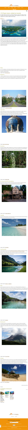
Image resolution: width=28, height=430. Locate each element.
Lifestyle (18, 7)
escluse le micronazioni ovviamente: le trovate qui (17, 250)
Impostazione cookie (16, 428)
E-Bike (12, 7)
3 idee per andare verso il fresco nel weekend (7, 395)
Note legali (20, 428)
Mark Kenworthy (7, 72)
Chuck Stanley (7, 356)
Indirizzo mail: (14, 421)
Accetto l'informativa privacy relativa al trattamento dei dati (14, 423)
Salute (15, 7)
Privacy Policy (8, 428)
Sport (5, 7)
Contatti (16, 416)
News (22, 7)
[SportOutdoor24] (14, 5)
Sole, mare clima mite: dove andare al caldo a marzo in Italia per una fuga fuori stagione (12, 396)
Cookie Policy (12, 428)
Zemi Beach (6, 247)
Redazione (1, 18)
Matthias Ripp (7, 179)
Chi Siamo (12, 416)
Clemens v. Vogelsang (8, 283)
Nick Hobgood (7, 382)
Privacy (0, 426)
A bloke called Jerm (8, 213)
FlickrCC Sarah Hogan (6, 144)
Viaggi (9, 7)
